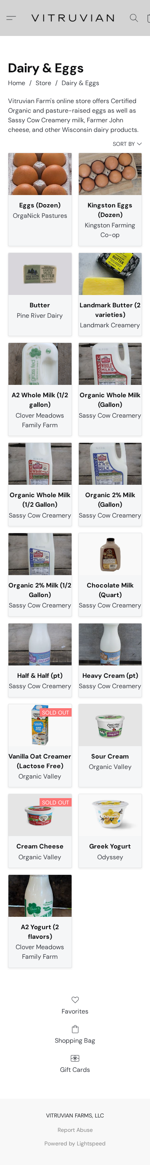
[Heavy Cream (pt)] (110, 644)
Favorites (75, 1011)
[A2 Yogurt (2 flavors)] (40, 896)
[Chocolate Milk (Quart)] (110, 554)
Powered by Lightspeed (75, 1143)
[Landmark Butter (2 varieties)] (110, 274)
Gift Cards (75, 1069)
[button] (75, 18)
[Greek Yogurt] (110, 815)
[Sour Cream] (110, 725)
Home (16, 83)
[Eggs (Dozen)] (40, 174)
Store (43, 83)
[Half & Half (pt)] (40, 644)
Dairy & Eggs (80, 83)
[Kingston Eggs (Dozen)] (110, 174)
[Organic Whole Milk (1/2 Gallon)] (40, 464)
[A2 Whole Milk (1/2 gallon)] (40, 364)
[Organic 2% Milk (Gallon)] (110, 464)
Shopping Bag (75, 1040)
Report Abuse (75, 1129)
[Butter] (40, 274)
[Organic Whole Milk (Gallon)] (110, 364)
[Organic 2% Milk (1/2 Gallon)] (40, 554)
